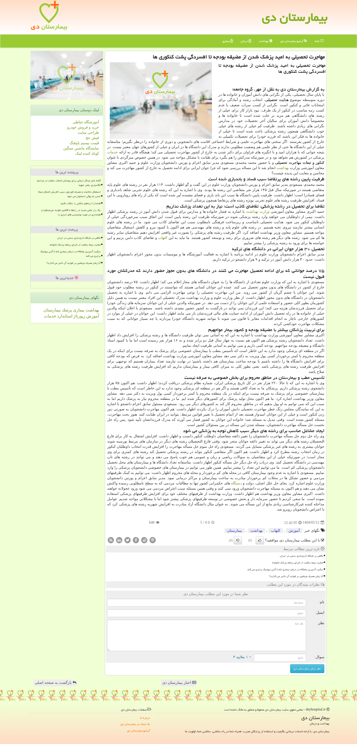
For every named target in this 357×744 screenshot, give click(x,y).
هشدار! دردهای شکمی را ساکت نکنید (80, 203)
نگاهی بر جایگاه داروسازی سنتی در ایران (301, 555)
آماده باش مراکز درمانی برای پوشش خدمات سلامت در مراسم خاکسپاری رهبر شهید (69, 183)
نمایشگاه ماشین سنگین (81, 148)
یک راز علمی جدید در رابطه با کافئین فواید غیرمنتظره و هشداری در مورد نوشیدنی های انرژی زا (71, 212)
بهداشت (264, 41)
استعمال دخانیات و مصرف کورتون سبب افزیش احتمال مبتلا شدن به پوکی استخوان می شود (69, 194)
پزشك (66, 310)
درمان (245, 41)
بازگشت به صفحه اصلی (54, 683)
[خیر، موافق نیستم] (238, 540)
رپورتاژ (78, 316)
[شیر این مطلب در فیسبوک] (136, 540)
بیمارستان (234, 531)
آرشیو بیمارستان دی (292, 41)
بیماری (226, 41)
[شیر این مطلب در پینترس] (152, 540)
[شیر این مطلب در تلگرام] (144, 540)
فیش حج (92, 138)
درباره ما (145, 717)
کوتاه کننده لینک (87, 153)
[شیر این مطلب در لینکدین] (119, 540)
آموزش (294, 531)
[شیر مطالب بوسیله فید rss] (110, 540)
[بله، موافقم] (260, 540)
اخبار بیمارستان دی (177, 683)
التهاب (162, 238)
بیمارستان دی (294, 17)
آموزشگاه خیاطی (86, 122)
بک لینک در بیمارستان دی (135, 724)
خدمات (112, 152)
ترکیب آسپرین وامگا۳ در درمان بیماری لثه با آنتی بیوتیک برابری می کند (285, 569)
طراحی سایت (88, 133)
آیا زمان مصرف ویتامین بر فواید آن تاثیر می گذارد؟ (296, 576)
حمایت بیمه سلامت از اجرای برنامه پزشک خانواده (297, 562)
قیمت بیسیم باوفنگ (84, 143)
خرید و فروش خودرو (83, 127)
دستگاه (236, 483)
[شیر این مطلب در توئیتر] (127, 540)
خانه (317, 41)
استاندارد (64, 316)
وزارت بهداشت (257, 212)
